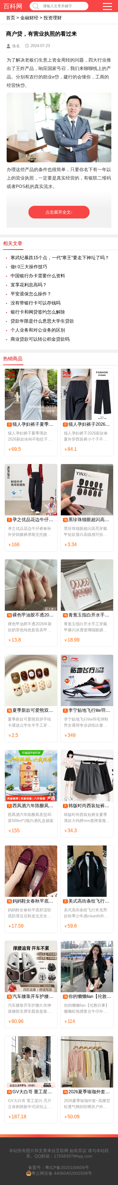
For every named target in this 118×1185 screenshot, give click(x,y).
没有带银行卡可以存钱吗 (36, 302)
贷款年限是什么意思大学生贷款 (42, 320)
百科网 (12, 6)
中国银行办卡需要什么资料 (38, 275)
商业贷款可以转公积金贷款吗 (40, 339)
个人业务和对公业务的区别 (38, 330)
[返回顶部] (105, 1060)
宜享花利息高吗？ (29, 284)
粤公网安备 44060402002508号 (61, 1173)
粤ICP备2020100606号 (67, 1167)
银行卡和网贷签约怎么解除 (38, 311)
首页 (10, 17)
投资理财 (53, 17)
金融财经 (29, 17)
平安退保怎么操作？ (31, 293)
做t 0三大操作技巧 (29, 266)
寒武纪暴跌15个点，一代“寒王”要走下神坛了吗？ (60, 257)
